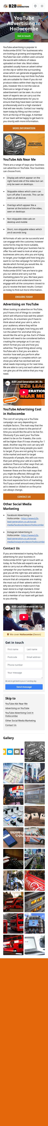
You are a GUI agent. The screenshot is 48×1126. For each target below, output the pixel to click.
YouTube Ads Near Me (16, 703)
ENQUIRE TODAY (24, 296)
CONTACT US (24, 496)
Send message (24, 686)
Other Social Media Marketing (20, 720)
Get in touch (24, 35)
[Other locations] (35, 6)
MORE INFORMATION (24, 128)
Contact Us (10, 725)
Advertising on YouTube (17, 708)
